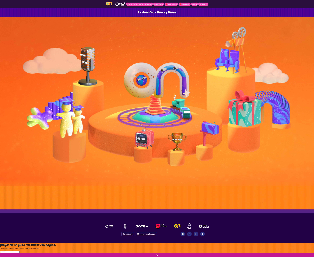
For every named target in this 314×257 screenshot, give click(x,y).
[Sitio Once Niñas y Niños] (177, 226)
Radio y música (172, 4)
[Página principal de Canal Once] (109, 226)
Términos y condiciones (146, 234)
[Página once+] (142, 226)
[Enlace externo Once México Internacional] (189, 226)
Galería (194, 4)
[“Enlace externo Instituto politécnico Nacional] (125, 226)
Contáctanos (203, 4)
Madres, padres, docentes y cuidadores (139, 4)
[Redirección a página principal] (109, 4)
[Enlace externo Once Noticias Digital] (161, 226)
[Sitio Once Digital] (204, 226)
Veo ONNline (185, 4)
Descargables (158, 4)
